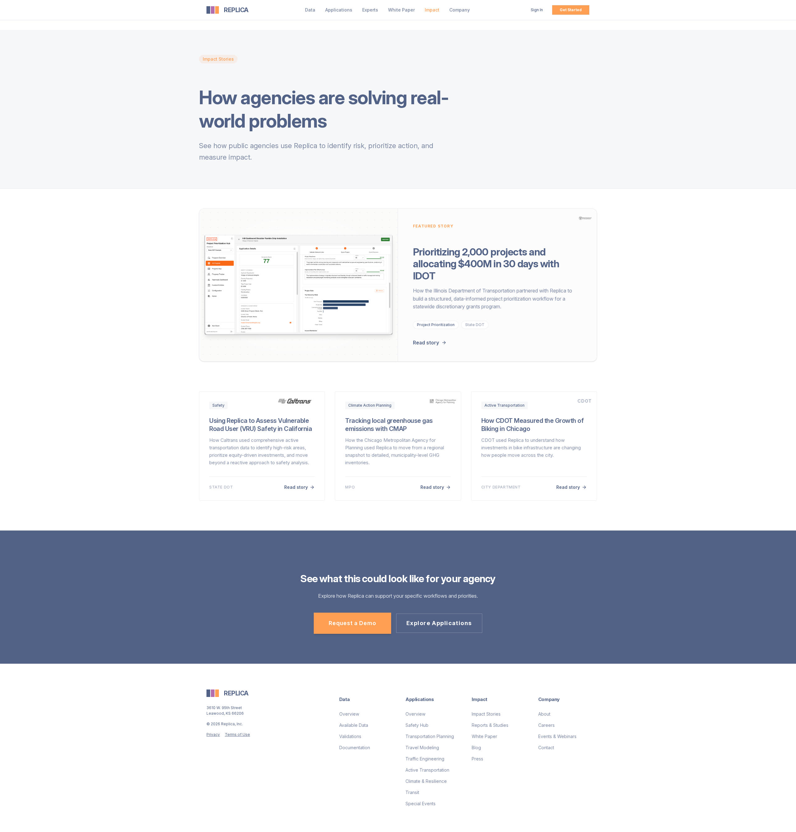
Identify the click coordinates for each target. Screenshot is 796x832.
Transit (412, 792)
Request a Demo (352, 623)
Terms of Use (237, 734)
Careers (546, 725)
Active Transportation (427, 770)
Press (477, 758)
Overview (349, 714)
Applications (338, 9)
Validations (350, 736)
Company (459, 9)
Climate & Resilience (426, 781)
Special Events (420, 803)
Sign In (537, 9)
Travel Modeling (422, 747)
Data (310, 9)
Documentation (354, 747)
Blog (476, 747)
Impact (432, 9)
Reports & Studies (490, 725)
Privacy (213, 734)
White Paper (401, 9)
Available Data (353, 725)
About (544, 714)
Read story (426, 342)
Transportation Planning (429, 736)
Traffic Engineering (424, 758)
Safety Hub (416, 725)
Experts (370, 9)
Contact (546, 747)
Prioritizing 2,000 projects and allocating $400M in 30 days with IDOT (486, 264)
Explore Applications (439, 623)
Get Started (571, 9)
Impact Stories (486, 714)
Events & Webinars (557, 736)
